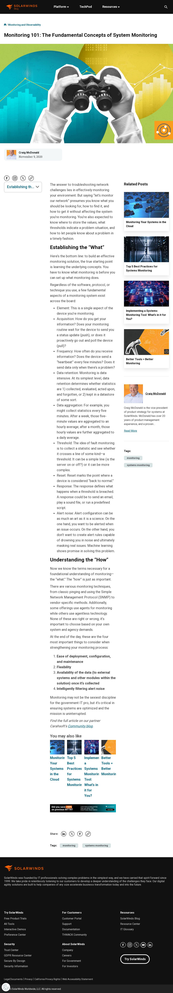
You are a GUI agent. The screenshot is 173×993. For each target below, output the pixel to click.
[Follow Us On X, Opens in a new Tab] (23, 180)
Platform (60, 6)
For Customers (72, 912)
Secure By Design (14, 960)
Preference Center (15, 934)
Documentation (71, 929)
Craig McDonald (29, 152)
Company (67, 950)
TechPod (85, 6)
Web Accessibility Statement (77, 979)
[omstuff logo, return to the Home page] (21, 7)
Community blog (80, 726)
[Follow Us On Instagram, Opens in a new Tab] (15, 180)
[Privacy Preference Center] (6, 987)
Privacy (28, 979)
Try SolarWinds (13, 912)
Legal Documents (13, 979)
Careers (66, 955)
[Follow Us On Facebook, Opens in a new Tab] (6, 180)
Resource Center (130, 924)
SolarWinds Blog (130, 918)
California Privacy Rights (47, 979)
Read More (130, 430)
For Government (71, 960)
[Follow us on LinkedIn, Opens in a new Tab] (150, 945)
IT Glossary (127, 929)
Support (66, 924)
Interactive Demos (15, 929)
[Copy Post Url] (31, 180)
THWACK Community (74, 934)
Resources (110, 6)
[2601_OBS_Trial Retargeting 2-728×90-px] (83, 808)
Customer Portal (71, 918)
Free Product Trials (15, 918)
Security (9, 944)
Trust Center (11, 950)
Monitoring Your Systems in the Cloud (58, 768)
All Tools (9, 924)
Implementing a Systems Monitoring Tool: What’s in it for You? (146, 315)
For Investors (70, 966)
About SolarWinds (73, 944)
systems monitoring (96, 845)
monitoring (69, 845)
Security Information (16, 966)
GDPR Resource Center (18, 955)
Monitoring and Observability (24, 24)
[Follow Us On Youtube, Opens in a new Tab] (143, 945)
